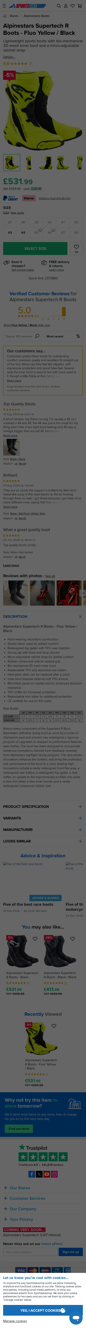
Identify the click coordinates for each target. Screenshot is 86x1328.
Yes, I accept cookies (40, 1310)
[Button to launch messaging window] (76, 1318)
